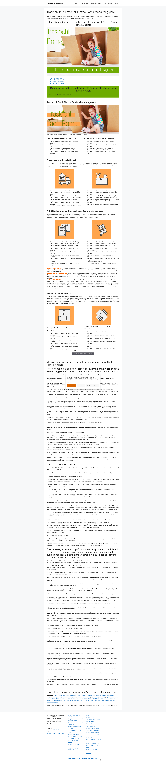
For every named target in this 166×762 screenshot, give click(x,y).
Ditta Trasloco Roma (59, 700)
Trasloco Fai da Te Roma (92, 728)
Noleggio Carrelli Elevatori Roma (79, 698)
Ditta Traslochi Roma (91, 726)
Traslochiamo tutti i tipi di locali (58, 80)
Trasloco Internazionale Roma (85, 695)
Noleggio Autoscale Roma (63, 698)
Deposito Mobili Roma (112, 697)
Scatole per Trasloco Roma (98, 697)
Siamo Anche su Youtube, (87, 700)
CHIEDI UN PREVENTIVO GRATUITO (83, 354)
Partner (116, 3)
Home (76, 3)
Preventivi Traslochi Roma (57, 3)
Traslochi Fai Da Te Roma (69, 697)
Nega (81, 385)
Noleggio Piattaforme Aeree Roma (97, 698)
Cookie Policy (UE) (86, 758)
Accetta (72, 385)
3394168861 (55, 730)
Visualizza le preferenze (92, 385)
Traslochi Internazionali (95, 3)
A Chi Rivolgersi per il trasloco (57, 81)
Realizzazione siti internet (79, 760)
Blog (105, 3)
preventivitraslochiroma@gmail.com (56, 733)
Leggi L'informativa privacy (74, 758)
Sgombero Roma (51, 698)
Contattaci (88, 753)
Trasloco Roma (58, 695)
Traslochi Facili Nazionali (56, 78)
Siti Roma (103, 760)
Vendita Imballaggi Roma (83, 697)
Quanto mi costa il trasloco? (57, 83)
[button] (98, 375)
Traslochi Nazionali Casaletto (75, 734)
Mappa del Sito (94, 758)
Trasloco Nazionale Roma (69, 695)
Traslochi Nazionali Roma (92, 732)
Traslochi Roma (84, 3)
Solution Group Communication (93, 760)
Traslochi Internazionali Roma (54, 697)
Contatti (110, 3)
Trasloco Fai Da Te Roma (100, 695)
